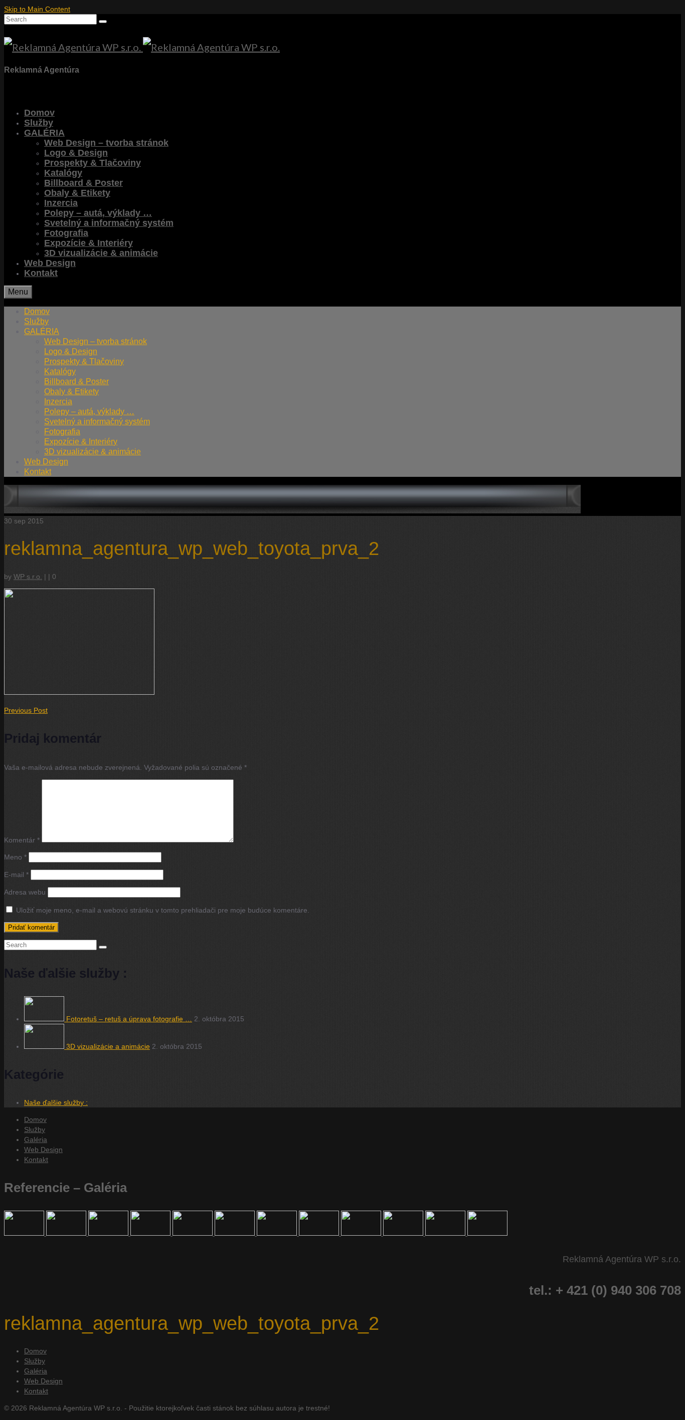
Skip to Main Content (37, 9)
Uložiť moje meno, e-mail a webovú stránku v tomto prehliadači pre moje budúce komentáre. (162, 910)
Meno (15, 857)
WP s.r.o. (28, 577)
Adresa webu (25, 892)
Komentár (22, 840)
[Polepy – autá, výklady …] (151, 1233)
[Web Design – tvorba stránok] (67, 1233)
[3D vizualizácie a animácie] (45, 1046)
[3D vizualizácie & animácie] (25, 1233)
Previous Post (26, 710)
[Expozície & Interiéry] (404, 1233)
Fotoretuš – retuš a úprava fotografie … (129, 1019)
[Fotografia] (487, 1233)
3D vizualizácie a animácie (108, 1046)
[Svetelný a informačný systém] (109, 1233)
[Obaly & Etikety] (194, 1233)
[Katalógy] (278, 1233)
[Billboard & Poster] (446, 1233)
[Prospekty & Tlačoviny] (236, 1233)
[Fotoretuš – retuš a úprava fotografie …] (45, 1019)
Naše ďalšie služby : (56, 1102)
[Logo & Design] (362, 1233)
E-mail (16, 875)
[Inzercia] (320, 1233)
